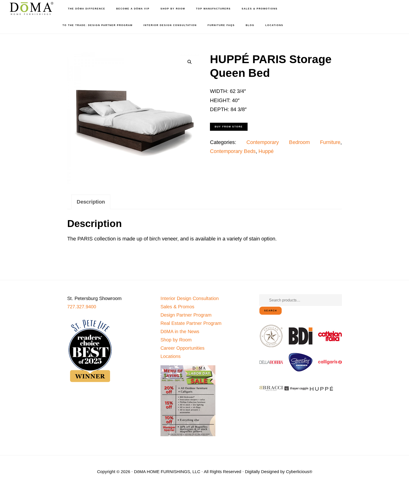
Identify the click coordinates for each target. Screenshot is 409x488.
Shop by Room (176, 339)
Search (270, 310)
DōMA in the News (179, 331)
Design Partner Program (186, 315)
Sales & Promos (177, 306)
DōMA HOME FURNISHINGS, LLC (167, 471)
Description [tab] (91, 202)
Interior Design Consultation (189, 298)
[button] (189, 62)
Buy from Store (229, 126)
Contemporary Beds (233, 151)
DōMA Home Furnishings (30, 8)
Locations (170, 356)
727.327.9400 (81, 306)
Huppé (266, 151)
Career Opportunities (182, 348)
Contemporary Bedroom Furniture (293, 142)
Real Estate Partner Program (191, 323)
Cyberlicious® (299, 471)
